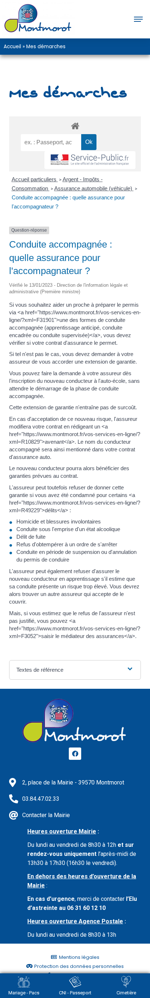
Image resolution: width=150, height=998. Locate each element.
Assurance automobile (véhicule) (94, 188)
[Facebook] (75, 754)
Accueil (12, 46)
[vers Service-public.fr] (89, 160)
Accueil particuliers (35, 179)
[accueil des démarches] (75, 125)
